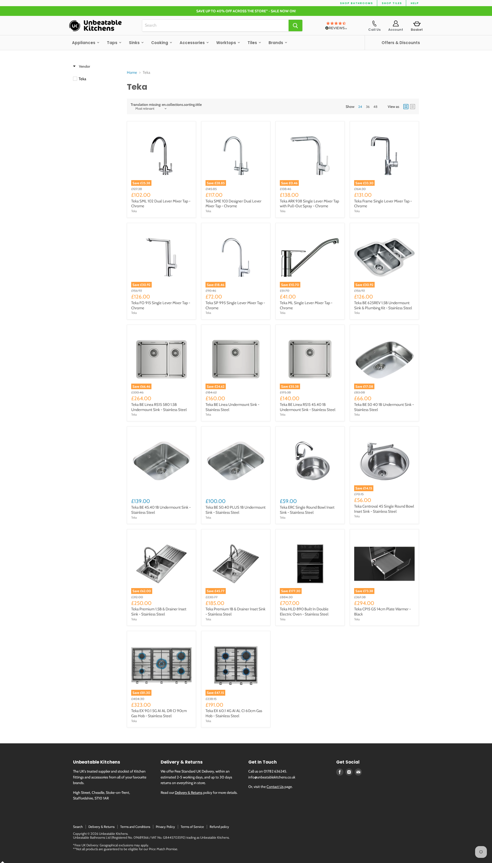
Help (415, 3)
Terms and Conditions (135, 827)
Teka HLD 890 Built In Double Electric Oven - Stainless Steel (304, 612)
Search (78, 827)
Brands (276, 42)
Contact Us (275, 786)
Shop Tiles (392, 3)
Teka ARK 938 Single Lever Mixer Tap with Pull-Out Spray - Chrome (309, 204)
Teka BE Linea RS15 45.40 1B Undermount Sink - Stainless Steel (307, 407)
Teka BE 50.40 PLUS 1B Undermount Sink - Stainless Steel (235, 510)
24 (360, 107)
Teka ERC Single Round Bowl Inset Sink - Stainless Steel (307, 510)
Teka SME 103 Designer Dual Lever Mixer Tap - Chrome (233, 204)
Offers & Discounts (401, 42)
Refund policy (219, 827)
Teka (134, 211)
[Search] (295, 25)
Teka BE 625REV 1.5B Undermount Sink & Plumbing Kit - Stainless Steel (383, 305)
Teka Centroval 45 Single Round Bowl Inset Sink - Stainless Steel (384, 509)
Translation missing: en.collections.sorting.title (166, 104)
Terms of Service (192, 827)
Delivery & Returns (188, 792)
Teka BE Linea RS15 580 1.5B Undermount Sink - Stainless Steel (159, 407)
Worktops (226, 42)
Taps (112, 42)
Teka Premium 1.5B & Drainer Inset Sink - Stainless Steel (158, 612)
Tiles (253, 42)
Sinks (135, 42)
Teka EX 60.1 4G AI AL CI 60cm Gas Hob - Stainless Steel (234, 713)
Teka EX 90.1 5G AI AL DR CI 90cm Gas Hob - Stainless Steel (159, 713)
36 (368, 107)
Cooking (160, 42)
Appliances (84, 42)
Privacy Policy (165, 827)
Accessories (193, 42)
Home (132, 72)
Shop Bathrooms (356, 3)
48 (375, 107)
